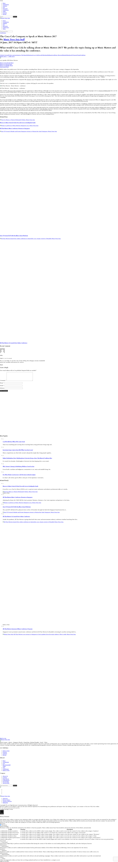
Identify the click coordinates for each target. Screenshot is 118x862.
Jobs (4, 767)
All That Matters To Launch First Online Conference (13, 343)
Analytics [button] (2, 849)
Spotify (71, 55)
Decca (39, 55)
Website (2, 388)
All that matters (12, 55)
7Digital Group (4, 55)
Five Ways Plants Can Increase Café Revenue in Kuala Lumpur (19, 474)
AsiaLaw (30, 55)
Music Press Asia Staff (14, 39)
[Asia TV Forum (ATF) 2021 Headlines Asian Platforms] (59, 182)
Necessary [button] (2, 823)
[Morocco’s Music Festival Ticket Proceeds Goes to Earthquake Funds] (59, 119)
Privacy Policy (6, 800)
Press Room (6, 779)
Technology (6, 4)
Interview (5, 8)
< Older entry (11, 56)
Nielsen (64, 55)
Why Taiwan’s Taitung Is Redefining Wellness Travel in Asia (18, 466)
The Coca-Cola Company (14, 90)
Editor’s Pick (6, 751)
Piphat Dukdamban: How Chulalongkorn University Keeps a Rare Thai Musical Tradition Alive (27, 458)
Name (2, 383)
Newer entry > (3, 56)
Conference (6, 10)
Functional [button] (3, 840)
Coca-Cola (35, 55)
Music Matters (58, 55)
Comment (3, 380)
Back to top (3, 738)
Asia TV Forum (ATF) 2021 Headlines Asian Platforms (14, 235)
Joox (53, 55)
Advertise (5, 798)
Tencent (75, 55)
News (4, 3)
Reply (1, 364)
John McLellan (43, 109)
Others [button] (2, 857)
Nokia (67, 55)
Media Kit (5, 802)
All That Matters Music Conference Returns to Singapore (15, 128)
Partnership (6, 781)
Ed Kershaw (44, 55)
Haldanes (49, 55)
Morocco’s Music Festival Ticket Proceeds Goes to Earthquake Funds (17, 122)
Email (2, 385)
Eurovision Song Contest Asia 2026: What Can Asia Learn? (18, 450)
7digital (102, 99)
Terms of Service (7, 801)
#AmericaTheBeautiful (104, 90)
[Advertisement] (59, 413)
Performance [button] (3, 845)
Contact (5, 777)
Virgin (78, 55)
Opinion (5, 6)
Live (4, 7)
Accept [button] (11, 809)
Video (4, 11)
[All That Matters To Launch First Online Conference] (59, 289)
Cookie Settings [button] (4, 809)
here (34, 83)
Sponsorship (6, 783)
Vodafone (82, 55)
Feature (5, 12)
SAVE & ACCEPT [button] (4, 861)
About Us (5, 776)
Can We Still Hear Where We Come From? (14, 441)
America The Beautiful (22, 55)
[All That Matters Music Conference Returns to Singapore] (59, 125)
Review (4, 14)
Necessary (4, 825)
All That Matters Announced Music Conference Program (17, 629)
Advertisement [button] (4, 853)
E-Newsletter (6, 780)
